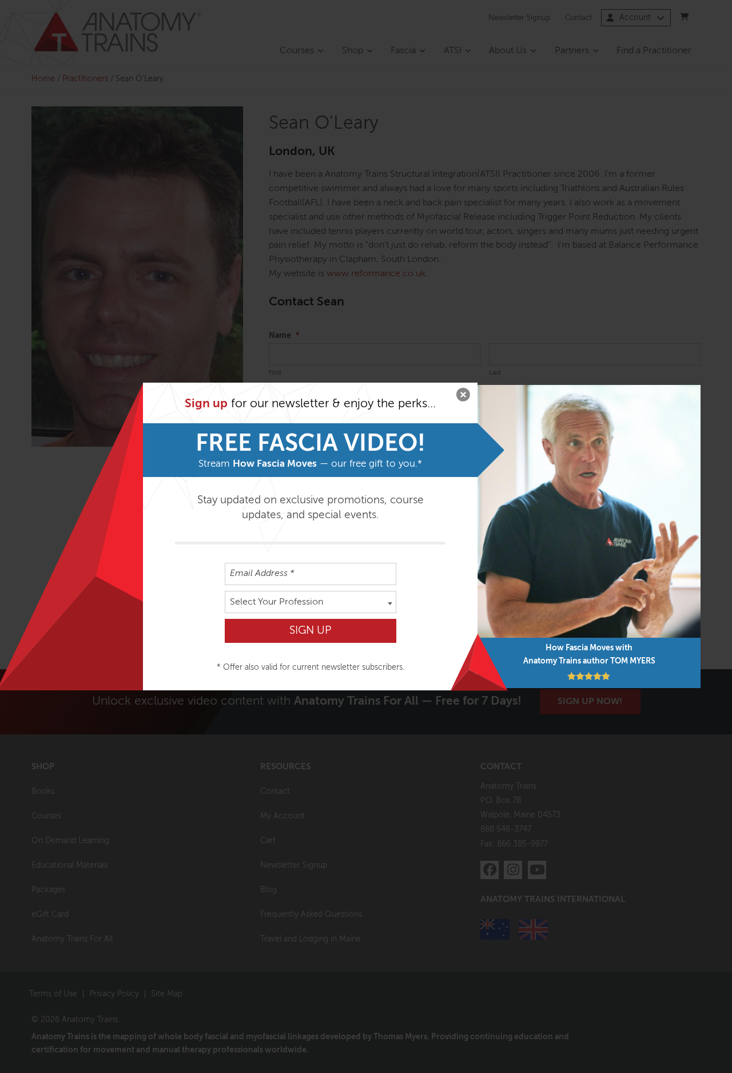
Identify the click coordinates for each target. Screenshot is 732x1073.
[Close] (463, 397)
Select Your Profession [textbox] (276, 602)
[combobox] (310, 602)
